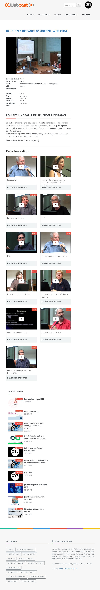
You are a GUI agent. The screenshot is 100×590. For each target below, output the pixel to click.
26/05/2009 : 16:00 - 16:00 (52, 302)
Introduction (12, 180)
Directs (30, 15)
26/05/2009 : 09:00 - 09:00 (17, 187)
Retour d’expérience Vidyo (52, 332)
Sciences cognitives (35, 563)
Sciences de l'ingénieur (16, 577)
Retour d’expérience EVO (17, 332)
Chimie (10, 550)
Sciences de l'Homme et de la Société (21, 572)
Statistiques (12, 581)
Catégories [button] (43, 15)
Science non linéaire (15, 563)
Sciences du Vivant (37, 577)
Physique (11, 559)
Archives (86, 15)
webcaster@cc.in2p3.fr (68, 568)
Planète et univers (26, 559)
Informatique (13, 554)
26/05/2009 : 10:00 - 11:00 (17, 226)
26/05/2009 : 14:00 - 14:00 (52, 264)
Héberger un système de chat (19, 294)
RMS (43, 218)
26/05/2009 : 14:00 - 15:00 (17, 302)
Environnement (14, 568)
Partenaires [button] (71, 15)
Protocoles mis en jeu (15, 218)
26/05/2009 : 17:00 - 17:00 (17, 378)
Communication (28, 581)
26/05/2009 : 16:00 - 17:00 (52, 340)
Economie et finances (25, 550)
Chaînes (57, 15)
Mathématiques (29, 554)
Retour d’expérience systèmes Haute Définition (19, 371)
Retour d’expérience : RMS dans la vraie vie (55, 295)
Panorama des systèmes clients (54, 256)
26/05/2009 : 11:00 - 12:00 (17, 264)
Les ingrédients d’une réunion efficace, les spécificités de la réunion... (53, 181)
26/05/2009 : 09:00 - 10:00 (52, 187)
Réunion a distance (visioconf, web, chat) (37, 31)
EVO (9, 256)
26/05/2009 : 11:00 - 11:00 (52, 226)
